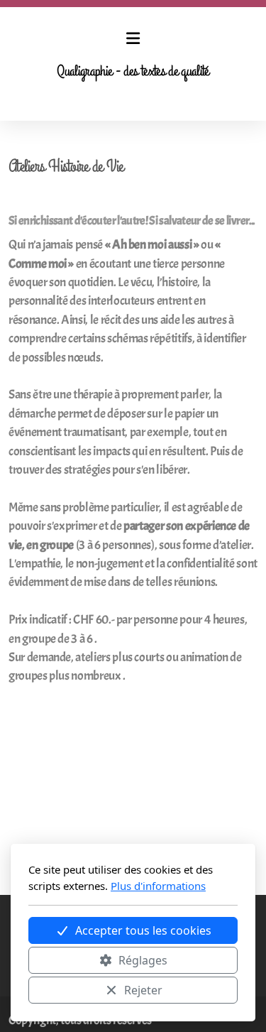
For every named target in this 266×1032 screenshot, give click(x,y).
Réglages (142, 960)
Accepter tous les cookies (143, 930)
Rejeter (143, 990)
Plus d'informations (158, 886)
